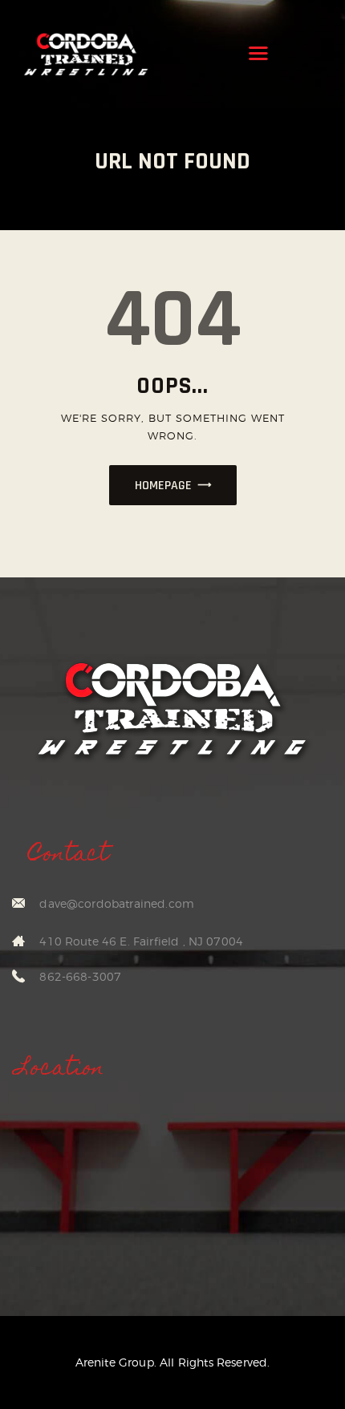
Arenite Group (114, 1362)
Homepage (163, 485)
